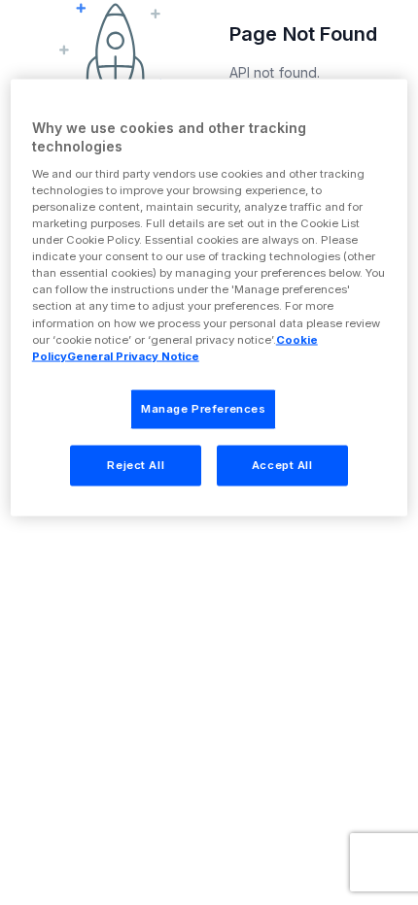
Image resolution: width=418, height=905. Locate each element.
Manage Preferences (203, 408)
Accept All (282, 464)
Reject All (135, 464)
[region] (209, 297)
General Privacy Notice (133, 355)
